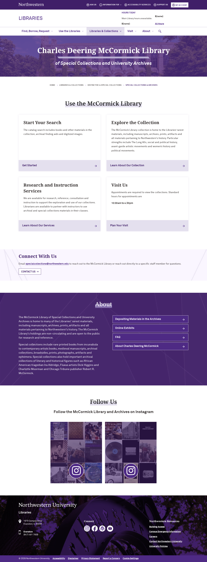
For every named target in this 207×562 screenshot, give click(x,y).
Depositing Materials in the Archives (138, 319)
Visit (130, 31)
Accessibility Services (139, 5)
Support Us (162, 5)
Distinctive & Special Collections (105, 85)
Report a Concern (111, 558)
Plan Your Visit (119, 225)
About (146, 31)
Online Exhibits (124, 328)
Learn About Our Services (38, 225)
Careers (153, 537)
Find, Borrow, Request (36, 31)
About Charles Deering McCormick (137, 346)
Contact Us (28, 271)
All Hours (159, 24)
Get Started (29, 165)
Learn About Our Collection (127, 165)
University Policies (158, 546)
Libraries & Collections (104, 31)
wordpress (102, 528)
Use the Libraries (70, 31)
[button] (160, 31)
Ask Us (93, 5)
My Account (181, 5)
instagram (87, 528)
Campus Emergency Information (165, 532)
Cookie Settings (131, 558)
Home (52, 85)
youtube (110, 528)
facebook (95, 528)
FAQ (117, 337)
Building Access (157, 527)
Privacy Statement (90, 558)
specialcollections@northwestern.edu (47, 264)
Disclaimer (73, 558)
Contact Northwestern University (165, 541)
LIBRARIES (31, 18)
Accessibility (59, 558)
